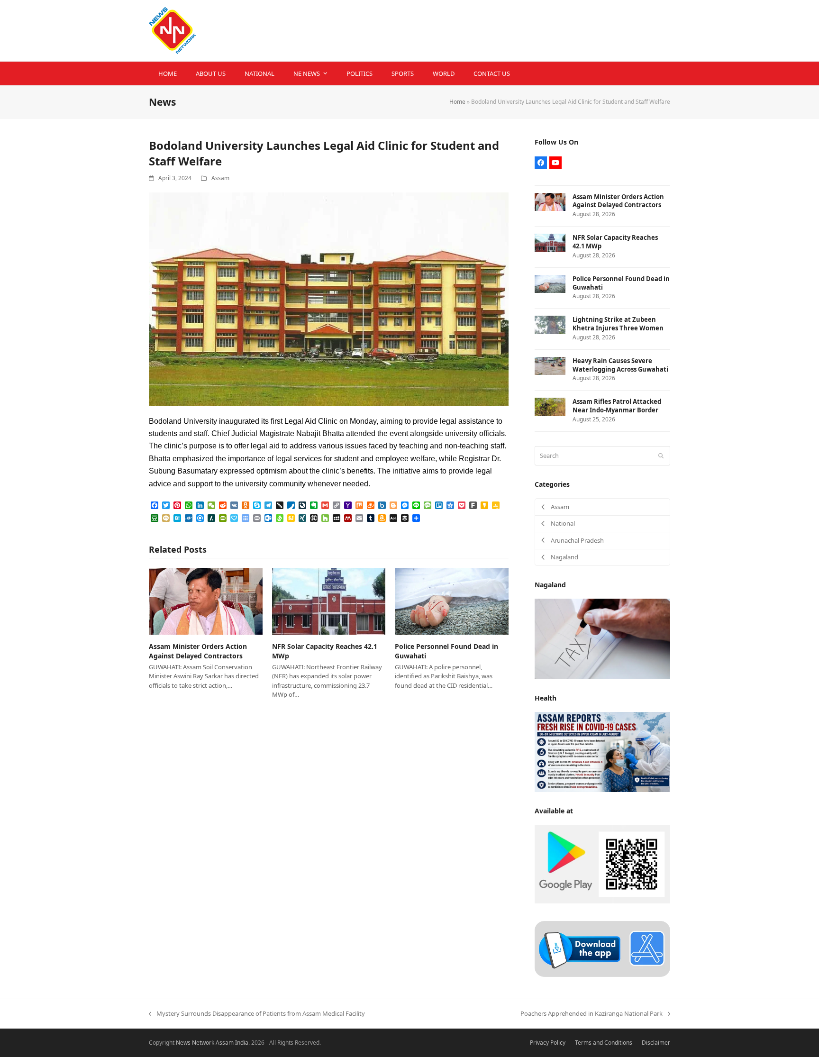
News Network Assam (205, 1043)
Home (457, 102)
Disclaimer (656, 1043)
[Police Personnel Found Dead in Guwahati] (452, 600)
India (241, 1043)
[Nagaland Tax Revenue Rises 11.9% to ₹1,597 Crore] (602, 638)
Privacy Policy (547, 1043)
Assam (220, 178)
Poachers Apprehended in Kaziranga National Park (591, 1014)
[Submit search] (661, 455)
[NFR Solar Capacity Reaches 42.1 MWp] (329, 600)
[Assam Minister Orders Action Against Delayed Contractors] (206, 600)
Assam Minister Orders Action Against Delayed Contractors (198, 651)
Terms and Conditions (603, 1043)
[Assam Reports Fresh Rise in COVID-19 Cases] (602, 751)
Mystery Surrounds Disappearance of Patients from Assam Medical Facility (257, 1014)
